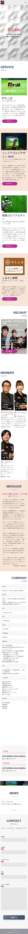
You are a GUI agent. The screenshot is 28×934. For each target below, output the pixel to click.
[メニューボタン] (25, 2)
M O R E (14, 810)
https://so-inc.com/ (6, 612)
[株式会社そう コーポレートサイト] (2, 2)
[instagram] (14, 930)
